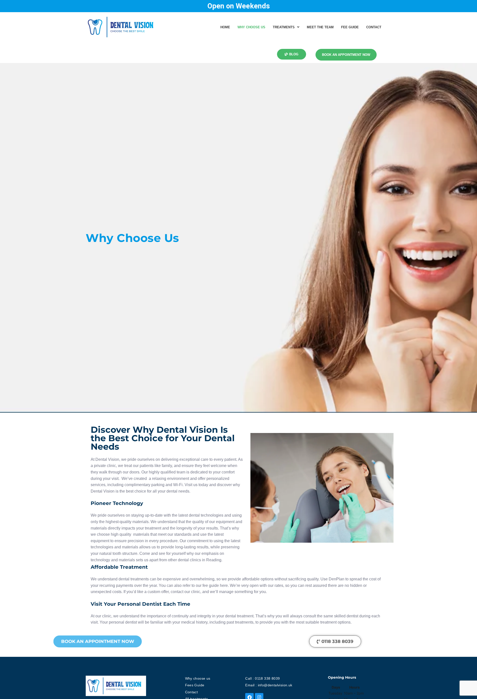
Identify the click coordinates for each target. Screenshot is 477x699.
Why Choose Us (251, 27)
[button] (286, 27)
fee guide (210, 585)
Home (225, 27)
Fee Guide (350, 27)
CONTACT (373, 27)
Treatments (284, 27)
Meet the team (320, 27)
